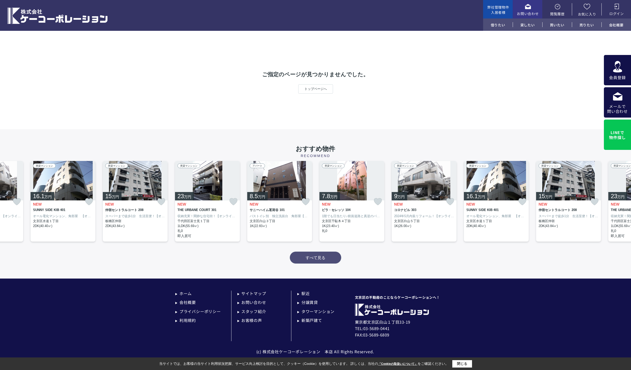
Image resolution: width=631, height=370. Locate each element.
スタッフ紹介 (251, 311)
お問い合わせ (528, 13)
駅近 (303, 293)
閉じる (462, 364)
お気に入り (587, 14)
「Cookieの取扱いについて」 (398, 364)
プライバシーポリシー (198, 311)
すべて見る (315, 258)
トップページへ (315, 89)
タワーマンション (315, 311)
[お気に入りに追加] (17, 201)
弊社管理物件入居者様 (498, 10)
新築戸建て (309, 320)
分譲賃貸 (307, 302)
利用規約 (185, 320)
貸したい (527, 24)
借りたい (498, 24)
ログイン (616, 13)
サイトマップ (251, 293)
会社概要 (616, 24)
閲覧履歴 (557, 13)
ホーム (183, 293)
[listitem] (207, 201)
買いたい (557, 24)
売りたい (586, 24)
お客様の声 (249, 320)
